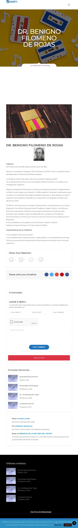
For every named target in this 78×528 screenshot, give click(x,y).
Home (36, 63)
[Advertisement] (39, 90)
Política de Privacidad (41, 512)
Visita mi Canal (39, 358)
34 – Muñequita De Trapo (29, 395)
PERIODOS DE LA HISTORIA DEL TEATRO (35, 434)
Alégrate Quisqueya (24, 426)
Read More (58, 525)
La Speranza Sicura (27, 404)
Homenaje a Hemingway (29, 386)
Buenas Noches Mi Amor (29, 377)
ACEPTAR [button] (68, 525)
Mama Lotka (25, 419)
